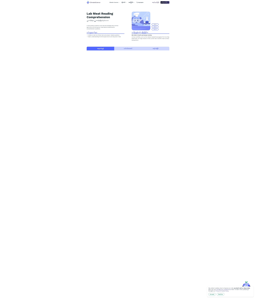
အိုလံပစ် (123, 2)
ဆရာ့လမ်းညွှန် (100, 48)
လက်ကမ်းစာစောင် (128, 48)
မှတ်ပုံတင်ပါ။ (164, 2)
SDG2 (155, 24)
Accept (212, 294)
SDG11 (155, 26)
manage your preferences (223, 289)
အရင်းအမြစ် (155, 48)
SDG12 (155, 29)
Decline (220, 294)
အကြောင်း (131, 2)
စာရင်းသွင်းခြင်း (155, 2)
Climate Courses (113, 2)
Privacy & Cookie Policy (222, 291)
